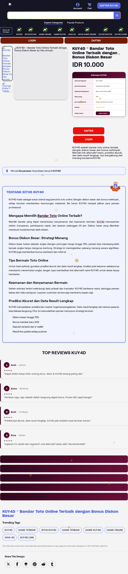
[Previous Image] (16, 73)
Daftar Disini (103, 113)
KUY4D (100, 222)
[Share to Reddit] (43, 564)
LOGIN (32, 40)
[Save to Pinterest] (34, 564)
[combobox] (60, 15)
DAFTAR (96, 40)
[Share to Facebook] (17, 564)
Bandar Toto (47, 215)
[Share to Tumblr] (52, 564)
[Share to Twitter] (8, 564)
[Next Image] (64, 73)
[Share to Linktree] (26, 564)
